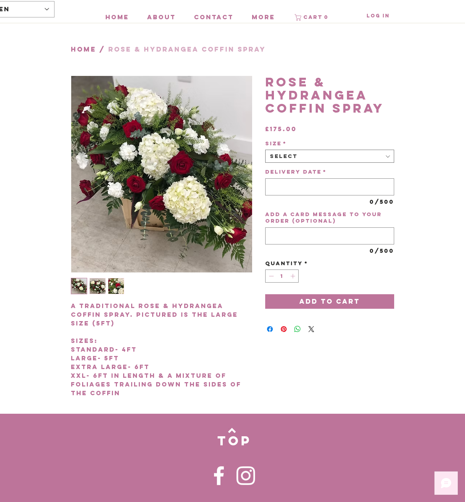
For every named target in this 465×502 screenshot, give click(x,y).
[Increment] (293, 276)
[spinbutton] (282, 276)
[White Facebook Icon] (218, 475)
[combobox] (329, 156)
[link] (313, 17)
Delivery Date (296, 172)
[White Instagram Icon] (245, 475)
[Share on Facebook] (270, 329)
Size (276, 143)
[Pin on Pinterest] (283, 329)
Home (83, 49)
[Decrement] (270, 276)
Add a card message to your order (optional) (323, 217)
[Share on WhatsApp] (297, 329)
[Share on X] (311, 329)
